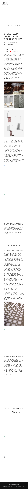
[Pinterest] (13, 480)
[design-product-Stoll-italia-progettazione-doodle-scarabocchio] (14, 194)
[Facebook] (9, 480)
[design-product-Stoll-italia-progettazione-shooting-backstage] (14, 329)
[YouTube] (16, 480)
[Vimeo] (18, 480)
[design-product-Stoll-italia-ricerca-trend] (14, 82)
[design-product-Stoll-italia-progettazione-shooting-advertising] (14, 376)
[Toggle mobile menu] (25, 4)
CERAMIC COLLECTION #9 (14, 425)
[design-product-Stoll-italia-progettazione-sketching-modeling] (14, 165)
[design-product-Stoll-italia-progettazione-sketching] (14, 111)
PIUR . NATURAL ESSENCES (14, 466)
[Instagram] (11, 480)
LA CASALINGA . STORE (14, 445)
